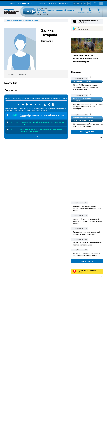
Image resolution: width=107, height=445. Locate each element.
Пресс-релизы (51, 3)
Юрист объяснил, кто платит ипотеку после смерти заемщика (87, 244)
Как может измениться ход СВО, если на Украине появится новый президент (88, 107)
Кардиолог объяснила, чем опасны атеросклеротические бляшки (86, 255)
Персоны (90, 13)
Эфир (98, 13)
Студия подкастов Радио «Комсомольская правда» (83, 119)
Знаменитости (19, 20)
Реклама (61, 3)
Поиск (95, 3)
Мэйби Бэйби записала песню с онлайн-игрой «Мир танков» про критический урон (85, 87)
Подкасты (81, 13)
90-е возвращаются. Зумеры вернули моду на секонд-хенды (88, 125)
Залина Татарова (32, 20)
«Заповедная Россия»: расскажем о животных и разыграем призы (85, 58)
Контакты (42, 3)
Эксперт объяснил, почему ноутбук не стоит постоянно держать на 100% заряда (87, 221)
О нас (67, 3)
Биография (10, 74)
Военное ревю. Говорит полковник (82, 99)
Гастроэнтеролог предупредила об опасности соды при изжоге (86, 233)
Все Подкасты (87, 132)
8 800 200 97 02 (26, 3)
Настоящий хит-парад (82, 81)
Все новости (87, 261)
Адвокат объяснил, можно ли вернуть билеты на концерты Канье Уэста (87, 208)
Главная (9, 20)
